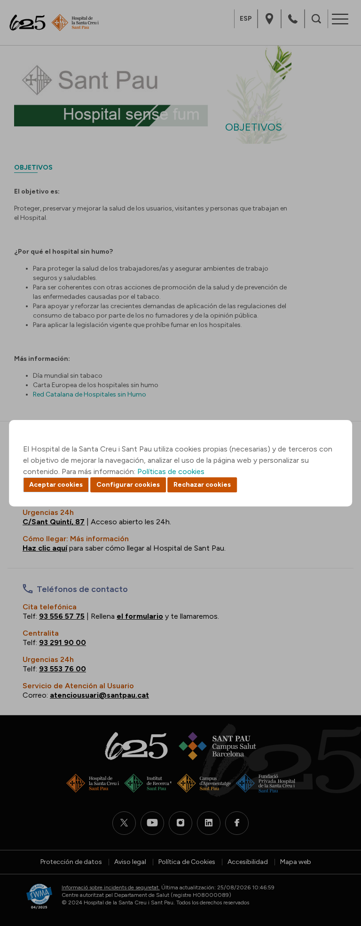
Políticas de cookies (170, 471)
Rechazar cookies (202, 485)
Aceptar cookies (56, 485)
